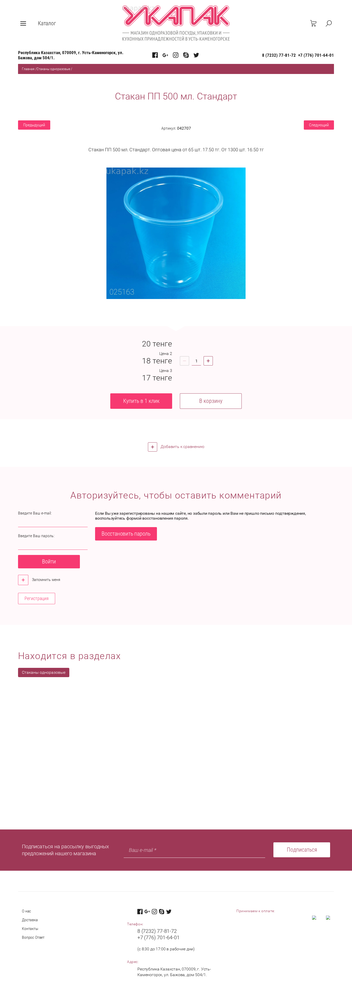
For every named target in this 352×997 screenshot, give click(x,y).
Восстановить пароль (126, 533)
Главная (28, 69)
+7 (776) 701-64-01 (316, 55)
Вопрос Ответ (33, 937)
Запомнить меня (45, 579)
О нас (26, 911)
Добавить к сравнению (182, 446)
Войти (49, 561)
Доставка (30, 919)
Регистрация (36, 598)
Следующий (319, 124)
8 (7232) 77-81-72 (279, 55)
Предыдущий (34, 124)
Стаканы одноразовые (53, 69)
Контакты (30, 928)
